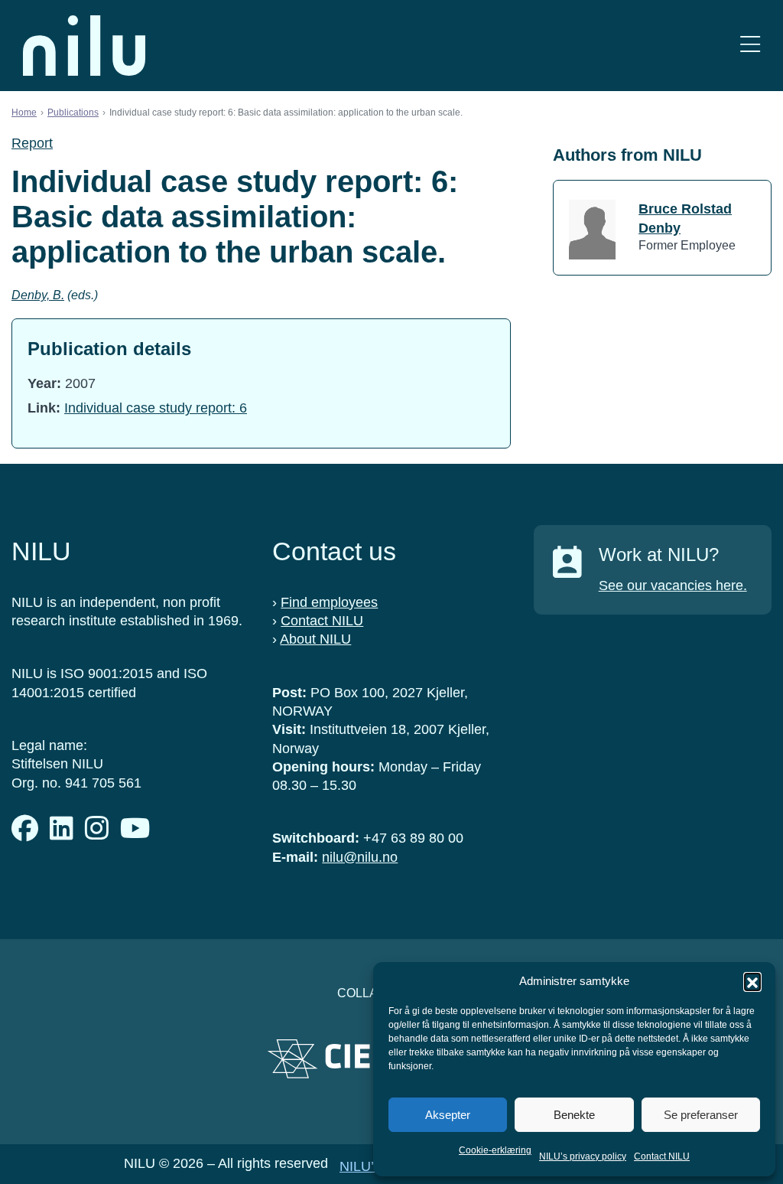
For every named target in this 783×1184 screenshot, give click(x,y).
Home (24, 112)
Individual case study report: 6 (155, 408)
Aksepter (447, 1114)
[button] (752, 981)
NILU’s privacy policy (582, 1156)
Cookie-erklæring (495, 1150)
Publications (73, 112)
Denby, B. (37, 295)
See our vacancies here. (673, 585)
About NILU (315, 639)
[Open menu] (750, 45)
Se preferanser (701, 1114)
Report (32, 143)
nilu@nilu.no (360, 857)
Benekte (574, 1114)
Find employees (329, 602)
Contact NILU (662, 1156)
